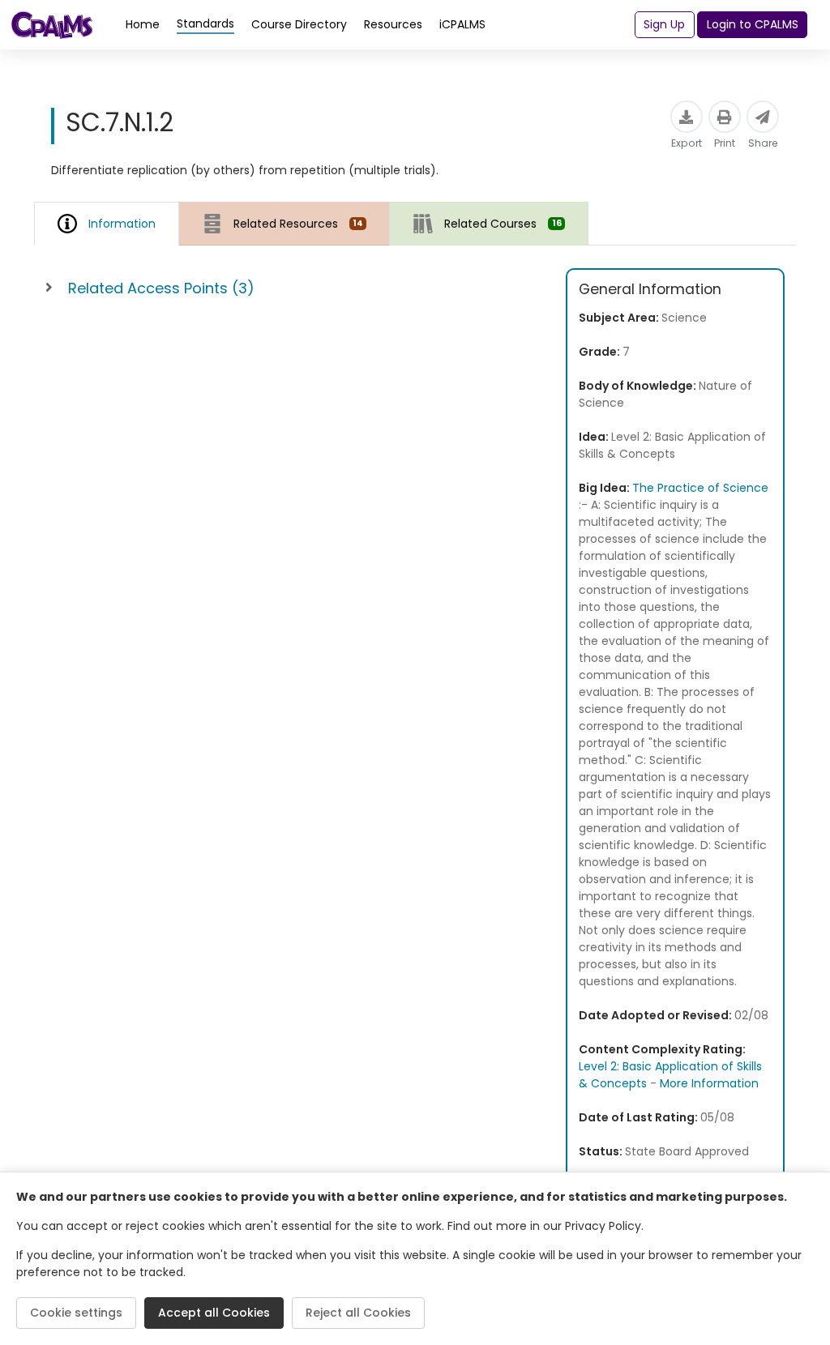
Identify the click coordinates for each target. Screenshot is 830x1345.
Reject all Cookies (358, 1312)
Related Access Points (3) (161, 288)
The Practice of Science (700, 488)
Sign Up (664, 24)
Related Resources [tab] (298, 224)
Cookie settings (76, 1312)
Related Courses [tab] (502, 224)
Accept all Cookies (214, 1312)
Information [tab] (122, 224)
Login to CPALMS (752, 24)
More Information (709, 1083)
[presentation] (284, 223)
